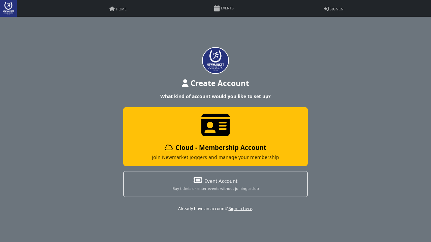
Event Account (215, 184)
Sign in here (240, 208)
